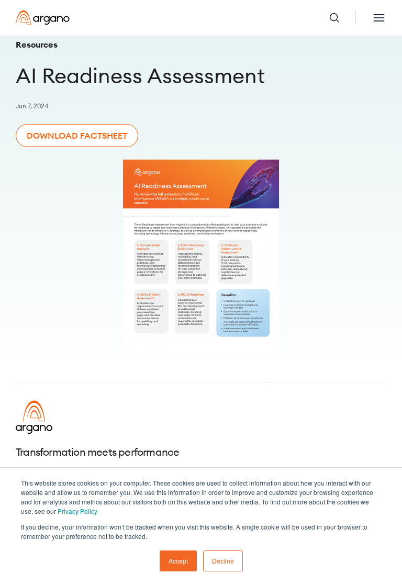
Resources (37, 44)
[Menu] (379, 17)
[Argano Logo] (43, 17)
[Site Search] (342, 17)
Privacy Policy (77, 511)
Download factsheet (77, 135)
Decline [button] (223, 560)
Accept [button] (178, 560)
